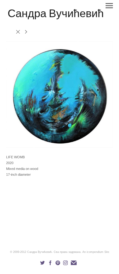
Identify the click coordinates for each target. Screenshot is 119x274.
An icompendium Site (95, 251)
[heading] (56, 16)
